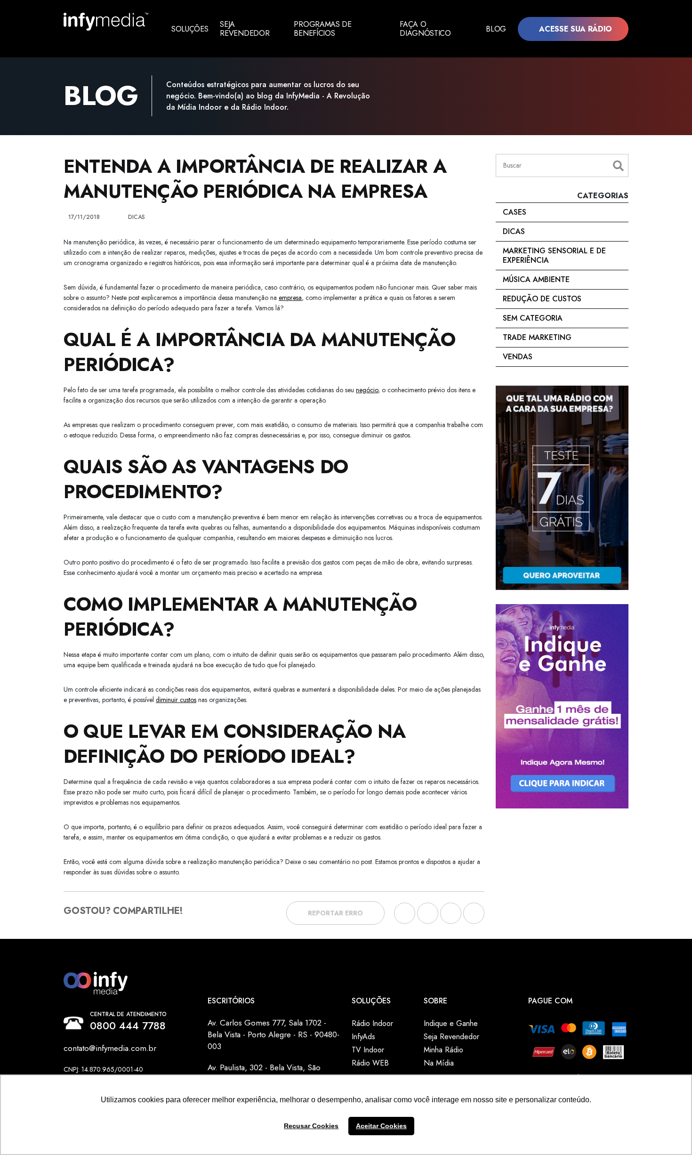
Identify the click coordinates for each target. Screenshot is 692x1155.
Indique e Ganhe (451, 1023)
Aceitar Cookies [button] (381, 1126)
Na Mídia (439, 1063)
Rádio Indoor (372, 1023)
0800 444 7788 (128, 1025)
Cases (514, 212)
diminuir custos (176, 699)
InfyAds (363, 1036)
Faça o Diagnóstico (425, 29)
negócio (367, 390)
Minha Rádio (443, 1049)
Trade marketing (537, 337)
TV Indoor (368, 1049)
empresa (290, 297)
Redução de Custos (542, 298)
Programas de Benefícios (322, 29)
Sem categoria (533, 318)
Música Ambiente (536, 279)
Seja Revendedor (244, 29)
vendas (517, 356)
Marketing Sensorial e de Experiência (554, 255)
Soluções (189, 29)
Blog (496, 29)
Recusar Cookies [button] (311, 1126)
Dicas (514, 231)
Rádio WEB (370, 1063)
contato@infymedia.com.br (110, 1048)
